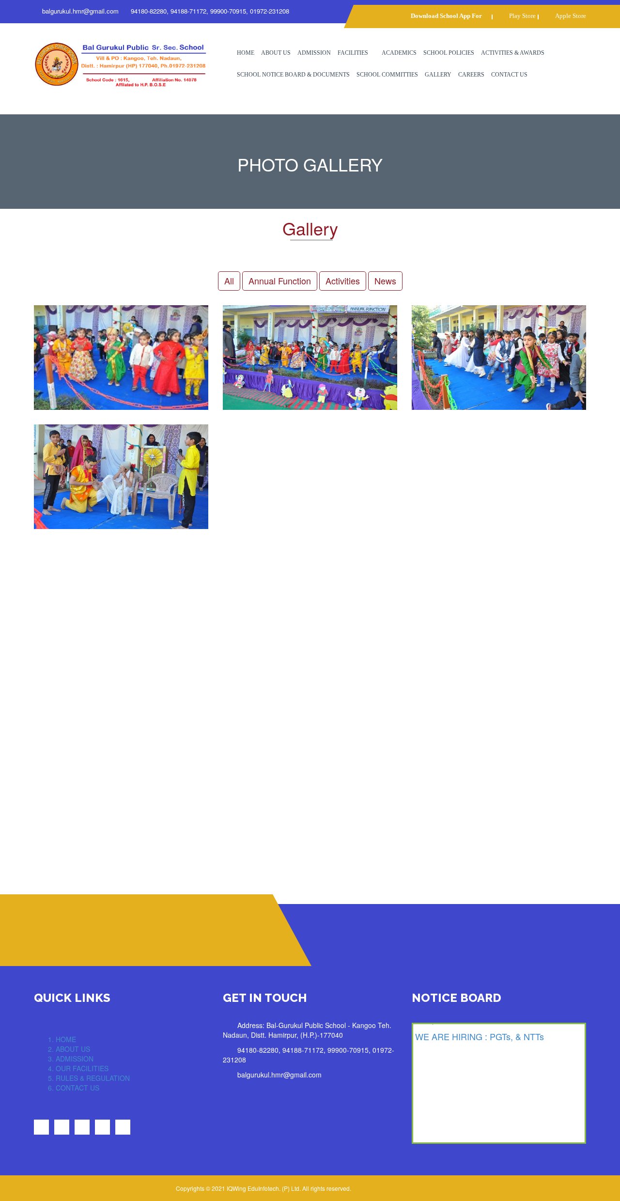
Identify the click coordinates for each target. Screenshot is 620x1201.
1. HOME (62, 1039)
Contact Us (509, 74)
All (229, 280)
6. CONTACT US (73, 1087)
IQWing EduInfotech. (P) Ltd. (264, 1188)
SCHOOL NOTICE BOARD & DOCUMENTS (293, 74)
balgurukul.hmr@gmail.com (80, 11)
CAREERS (471, 74)
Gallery (438, 74)
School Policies (448, 52)
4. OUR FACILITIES (78, 1068)
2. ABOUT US (69, 1049)
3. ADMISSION (70, 1058)
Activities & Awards (512, 52)
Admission (314, 52)
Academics (399, 52)
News (385, 280)
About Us (276, 52)
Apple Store (570, 15)
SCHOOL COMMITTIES (387, 74)
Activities (343, 280)
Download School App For (446, 15)
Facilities (353, 52)
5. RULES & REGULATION (89, 1078)
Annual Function (279, 280)
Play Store (522, 15)
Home (245, 52)
